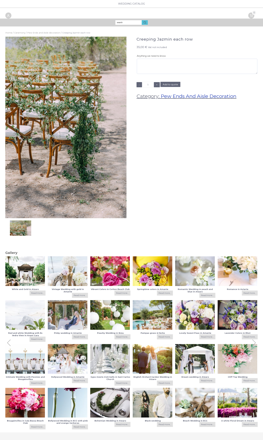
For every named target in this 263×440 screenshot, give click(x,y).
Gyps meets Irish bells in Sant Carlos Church (110, 378)
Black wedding (153, 421)
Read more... (37, 293)
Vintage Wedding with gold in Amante (68, 290)
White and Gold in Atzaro (25, 289)
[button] (8, 16)
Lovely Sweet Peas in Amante (195, 333)
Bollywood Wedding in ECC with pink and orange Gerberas (68, 422)
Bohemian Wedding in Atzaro (110, 421)
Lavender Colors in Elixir (238, 333)
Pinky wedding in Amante (68, 333)
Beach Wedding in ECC (195, 421)
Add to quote (170, 84)
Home (8, 32)
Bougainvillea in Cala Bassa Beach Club (25, 422)
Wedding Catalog (131, 3)
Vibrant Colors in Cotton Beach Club (110, 289)
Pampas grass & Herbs (153, 333)
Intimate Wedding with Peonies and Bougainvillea (25, 378)
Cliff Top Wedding (237, 377)
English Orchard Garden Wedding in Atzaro (152, 378)
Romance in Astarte (237, 289)
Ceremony (19, 32)
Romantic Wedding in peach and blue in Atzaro (195, 290)
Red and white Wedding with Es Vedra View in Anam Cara (25, 334)
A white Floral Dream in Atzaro (237, 421)
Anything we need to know (151, 56)
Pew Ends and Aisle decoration (43, 32)
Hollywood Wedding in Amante (67, 377)
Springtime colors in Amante (152, 289)
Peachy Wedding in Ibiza (110, 333)
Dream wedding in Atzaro (195, 377)
